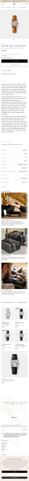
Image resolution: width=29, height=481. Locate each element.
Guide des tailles (4, 449)
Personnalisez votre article (7, 57)
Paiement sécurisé (5, 402)
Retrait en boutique (23, 402)
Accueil (2, 7)
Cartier (3, 43)
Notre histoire (4, 442)
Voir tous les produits (22, 302)
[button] (2, 3)
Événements (3, 445)
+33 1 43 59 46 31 (19, 144)
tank (18, 7)
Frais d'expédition (4, 54)
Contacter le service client (8, 144)
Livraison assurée (14, 402)
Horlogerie (8, 7)
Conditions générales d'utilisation (11, 436)
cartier (13, 7)
